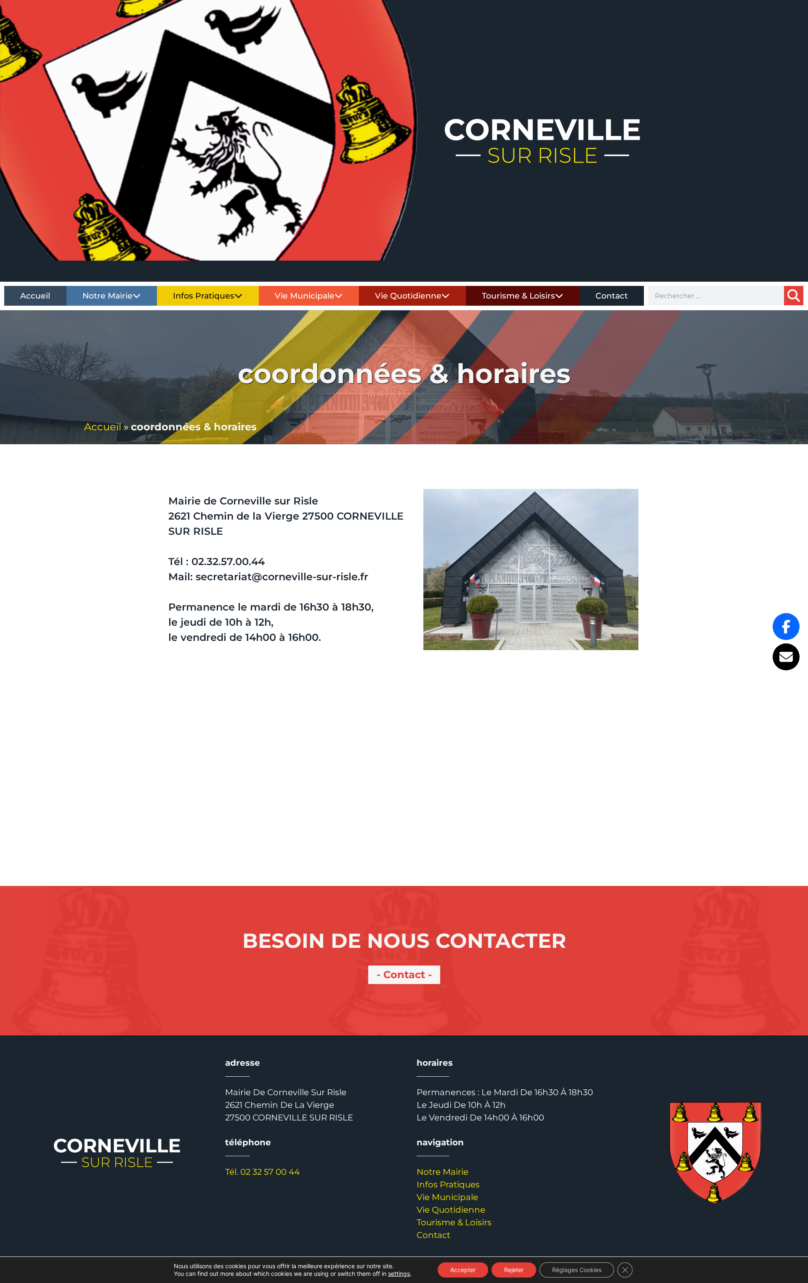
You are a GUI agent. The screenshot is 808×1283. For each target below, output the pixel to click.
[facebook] (786, 626)
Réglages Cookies (576, 1269)
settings (399, 1273)
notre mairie (107, 296)
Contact (611, 296)
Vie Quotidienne (451, 1210)
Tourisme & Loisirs (454, 1222)
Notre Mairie (442, 1172)
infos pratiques (203, 296)
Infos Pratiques (448, 1184)
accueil (35, 296)
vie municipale (305, 296)
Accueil (102, 427)
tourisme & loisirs (518, 296)
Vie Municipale (447, 1197)
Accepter (463, 1269)
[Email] (786, 656)
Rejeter (514, 1269)
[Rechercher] (793, 295)
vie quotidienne (408, 296)
